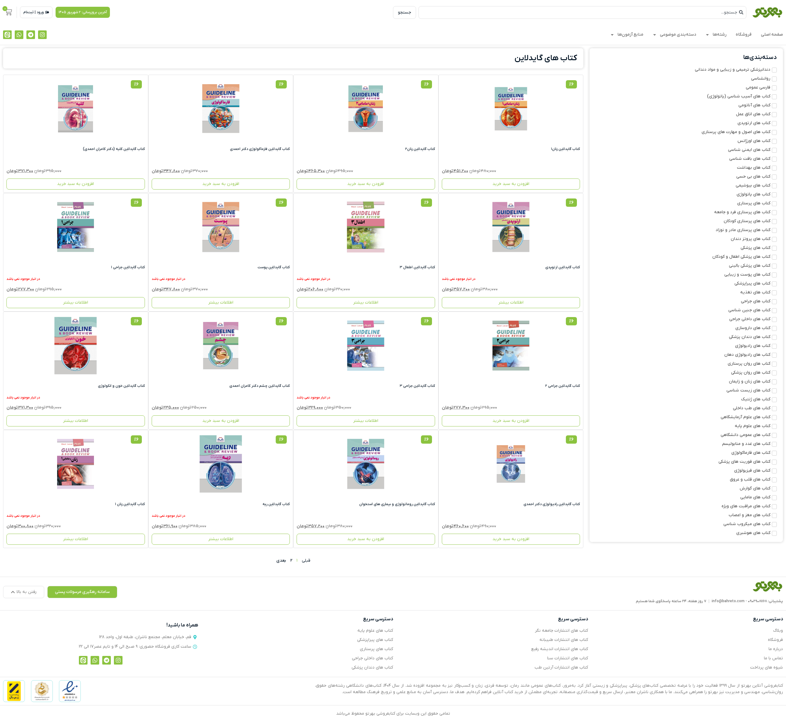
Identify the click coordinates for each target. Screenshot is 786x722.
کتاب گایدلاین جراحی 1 (128, 267)
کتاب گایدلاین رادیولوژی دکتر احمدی (551, 504)
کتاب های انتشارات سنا (567, 658)
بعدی (281, 560)
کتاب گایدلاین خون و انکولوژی (121, 385)
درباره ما (775, 649)
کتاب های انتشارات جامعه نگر (561, 631)
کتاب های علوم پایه (375, 631)
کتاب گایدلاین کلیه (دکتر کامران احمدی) (114, 149)
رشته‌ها (719, 34)
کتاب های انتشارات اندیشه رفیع (559, 649)
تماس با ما (773, 658)
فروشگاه (744, 34)
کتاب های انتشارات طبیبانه (563, 640)
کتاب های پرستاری (376, 649)
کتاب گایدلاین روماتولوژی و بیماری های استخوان (397, 504)
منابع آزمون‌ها (630, 34)
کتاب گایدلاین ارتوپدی (562, 267)
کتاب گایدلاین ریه (276, 504)
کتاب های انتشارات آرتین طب (561, 667)
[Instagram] (42, 34)
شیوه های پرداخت (766, 667)
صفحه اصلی (772, 34)
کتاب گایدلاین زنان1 (565, 149)
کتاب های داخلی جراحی (372, 658)
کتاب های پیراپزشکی (375, 640)
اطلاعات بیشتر (510, 302)
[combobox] (582, 12)
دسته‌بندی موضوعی (678, 34)
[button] (83, 12)
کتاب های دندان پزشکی (372, 667)
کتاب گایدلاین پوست (274, 267)
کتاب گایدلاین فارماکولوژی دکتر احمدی (260, 149)
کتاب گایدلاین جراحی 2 (562, 385)
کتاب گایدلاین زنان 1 (130, 504)
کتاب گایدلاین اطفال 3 (417, 267)
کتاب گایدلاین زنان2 (420, 149)
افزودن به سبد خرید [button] (510, 184)
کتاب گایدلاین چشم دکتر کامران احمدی (259, 385)
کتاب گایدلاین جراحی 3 (417, 385)
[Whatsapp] (19, 34)
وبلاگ (778, 631)
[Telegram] (30, 34)
